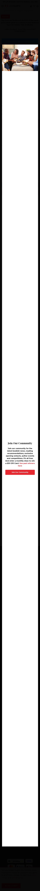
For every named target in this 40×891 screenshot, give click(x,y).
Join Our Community (20, 472)
